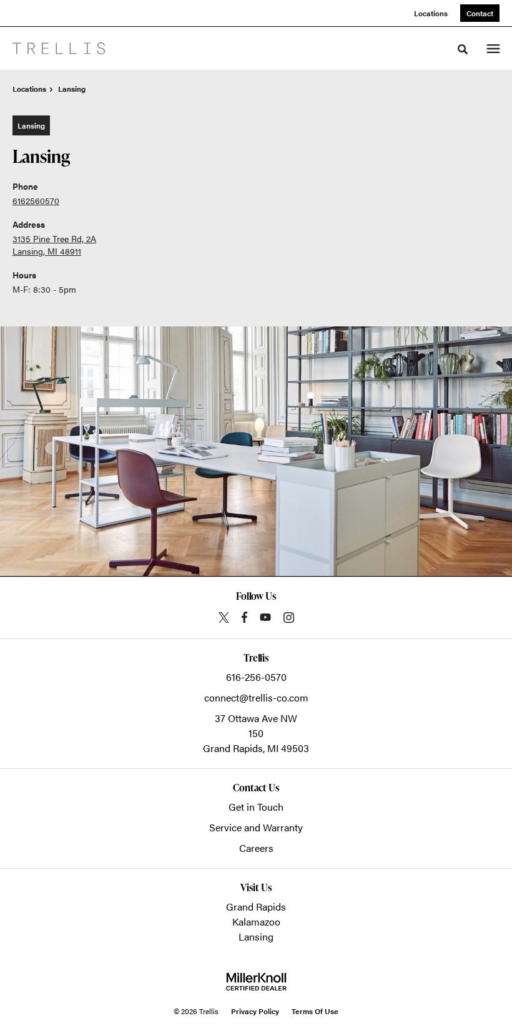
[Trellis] (58, 48)
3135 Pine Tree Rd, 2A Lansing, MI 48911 (54, 244)
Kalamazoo (256, 921)
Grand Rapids (256, 906)
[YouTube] (265, 617)
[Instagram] (288, 617)
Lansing (256, 936)
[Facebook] (244, 617)
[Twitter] (224, 617)
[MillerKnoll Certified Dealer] (256, 981)
